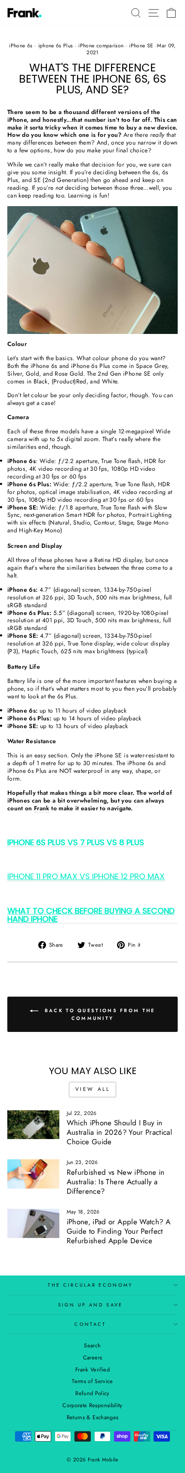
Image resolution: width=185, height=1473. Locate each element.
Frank (41, 808)
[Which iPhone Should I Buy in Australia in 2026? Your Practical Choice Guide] (33, 1124)
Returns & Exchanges (93, 1417)
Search (92, 1345)
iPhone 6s (20, 45)
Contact (90, 1324)
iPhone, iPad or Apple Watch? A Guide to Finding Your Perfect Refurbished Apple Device (118, 1231)
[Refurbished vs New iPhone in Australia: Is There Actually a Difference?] (33, 1174)
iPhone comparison (100, 45)
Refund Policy (92, 1393)
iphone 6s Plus (55, 45)
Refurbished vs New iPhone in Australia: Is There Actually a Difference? (116, 1181)
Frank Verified (92, 1369)
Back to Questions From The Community (98, 1014)
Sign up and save (90, 1304)
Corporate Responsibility (92, 1405)
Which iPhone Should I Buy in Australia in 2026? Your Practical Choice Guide (119, 1132)
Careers (92, 1357)
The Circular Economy (90, 1285)
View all (92, 1089)
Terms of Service (92, 1381)
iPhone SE (141, 45)
